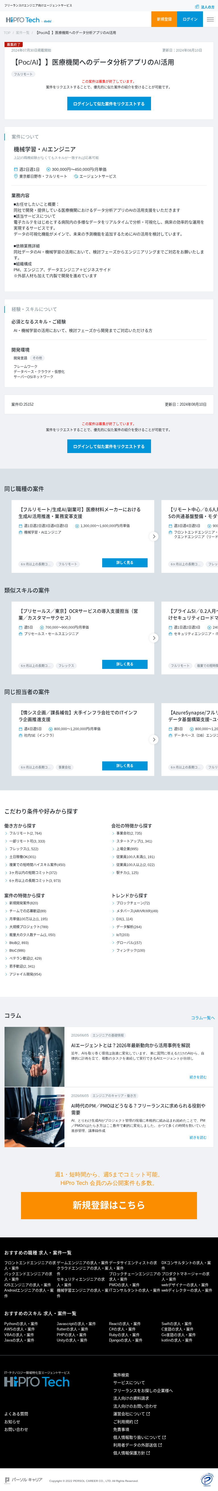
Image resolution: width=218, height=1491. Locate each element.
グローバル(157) (129, 943)
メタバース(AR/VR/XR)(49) (137, 911)
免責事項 (121, 1429)
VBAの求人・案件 (19, 1335)
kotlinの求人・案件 (177, 1340)
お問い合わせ (16, 1429)
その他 (37, 358)
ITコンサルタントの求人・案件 (134, 1290)
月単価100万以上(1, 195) (28, 919)
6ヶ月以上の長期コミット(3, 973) (35, 881)
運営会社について (129, 1414)
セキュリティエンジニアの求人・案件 (81, 1282)
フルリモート (23, 74)
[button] (154, 536)
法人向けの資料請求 (131, 1398)
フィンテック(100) (130, 951)
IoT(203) (122, 935)
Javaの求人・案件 (19, 1340)
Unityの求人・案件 (72, 1340)
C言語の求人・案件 (178, 1329)
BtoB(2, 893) (19, 943)
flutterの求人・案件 (72, 1329)
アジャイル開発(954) (25, 974)
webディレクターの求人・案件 (187, 1290)
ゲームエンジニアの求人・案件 (82, 1263)
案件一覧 (23, 33)
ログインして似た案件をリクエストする (109, 104)
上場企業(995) (127, 849)
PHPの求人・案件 (72, 1335)
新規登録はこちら (109, 1205)
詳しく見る (124, 563)
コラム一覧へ (203, 1018)
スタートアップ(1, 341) (134, 841)
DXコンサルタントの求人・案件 (186, 1266)
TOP (7, 33)
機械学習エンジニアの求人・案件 (82, 1293)
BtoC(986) (17, 951)
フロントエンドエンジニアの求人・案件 (30, 1266)
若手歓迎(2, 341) (22, 966)
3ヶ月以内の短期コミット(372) (33, 873)
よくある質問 (16, 1414)
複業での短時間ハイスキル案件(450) (37, 865)
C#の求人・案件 (122, 1329)
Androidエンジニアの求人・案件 (29, 1293)
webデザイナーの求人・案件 (185, 1285)
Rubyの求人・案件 (124, 1335)
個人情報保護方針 (129, 1453)
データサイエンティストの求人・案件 (133, 1266)
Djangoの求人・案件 (125, 1340)
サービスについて (129, 1382)
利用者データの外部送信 (135, 1445)
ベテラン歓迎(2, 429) (25, 959)
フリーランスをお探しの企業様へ (143, 1390)
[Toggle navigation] (210, 19)
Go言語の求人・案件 (179, 1335)
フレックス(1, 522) (23, 849)
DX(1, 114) (124, 919)
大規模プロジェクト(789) (28, 927)
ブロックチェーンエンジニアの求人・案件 (135, 1277)
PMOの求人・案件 (124, 1285)
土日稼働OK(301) (22, 857)
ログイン (190, 19)
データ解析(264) (129, 927)
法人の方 (208, 7)
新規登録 (164, 19)
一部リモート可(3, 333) (27, 841)
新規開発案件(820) (23, 903)
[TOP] (28, 19)
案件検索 (121, 1375)
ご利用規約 (123, 1422)
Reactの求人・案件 (125, 1324)
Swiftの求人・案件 (177, 1324)
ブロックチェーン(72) (133, 903)
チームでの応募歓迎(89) (27, 911)
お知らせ (12, 1422)
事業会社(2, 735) (129, 833)
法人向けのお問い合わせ (135, 1406)
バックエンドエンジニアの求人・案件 (28, 1277)
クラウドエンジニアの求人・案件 (82, 1271)
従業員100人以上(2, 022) (135, 865)
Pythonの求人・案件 (21, 1324)
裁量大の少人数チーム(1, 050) (32, 935)
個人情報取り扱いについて (137, 1437)
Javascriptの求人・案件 (76, 1324)
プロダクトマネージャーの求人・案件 (185, 1277)
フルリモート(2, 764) (25, 833)
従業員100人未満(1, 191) (135, 857)
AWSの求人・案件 (19, 1329)
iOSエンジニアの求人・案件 (27, 1285)
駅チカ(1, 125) (127, 873)
